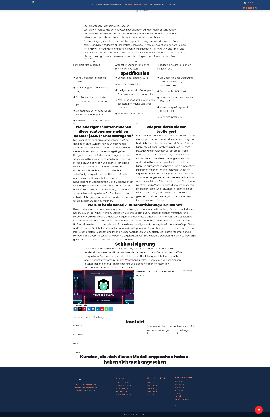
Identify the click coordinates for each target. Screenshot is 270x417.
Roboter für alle (158, 5)
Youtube (179, 396)
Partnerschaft (122, 391)
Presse (150, 394)
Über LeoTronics (123, 382)
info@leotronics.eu (183, 399)
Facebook (179, 387)
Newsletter (152, 391)
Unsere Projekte (123, 385)
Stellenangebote (123, 394)
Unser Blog (152, 388)
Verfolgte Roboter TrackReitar (106, 5)
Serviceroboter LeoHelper (136, 5)
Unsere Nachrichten (153, 384)
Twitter (178, 393)
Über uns (173, 5)
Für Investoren (122, 388)
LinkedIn (179, 381)
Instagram (179, 384)
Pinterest (179, 390)
